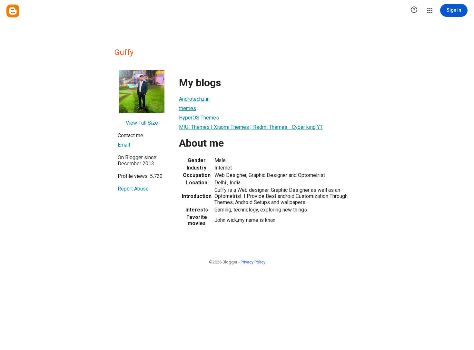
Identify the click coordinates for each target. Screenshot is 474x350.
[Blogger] (12, 11)
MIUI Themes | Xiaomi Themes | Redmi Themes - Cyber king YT (251, 127)
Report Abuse (133, 189)
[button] (414, 10)
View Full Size (142, 123)
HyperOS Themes (199, 118)
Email (124, 145)
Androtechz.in (194, 99)
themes (187, 108)
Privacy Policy (253, 262)
